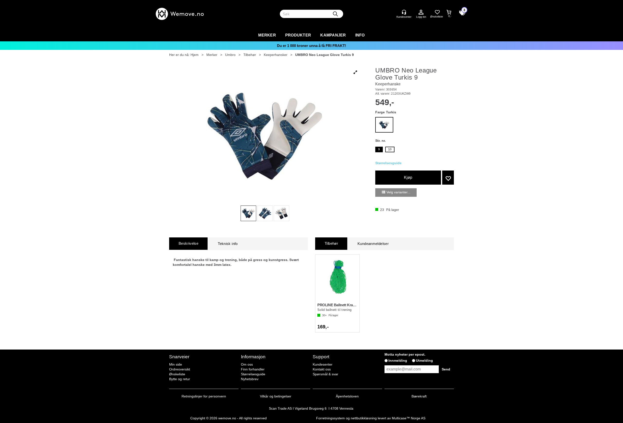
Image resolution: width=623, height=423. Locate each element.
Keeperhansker (275, 55)
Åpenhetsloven (347, 396)
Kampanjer (333, 35)
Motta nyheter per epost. (405, 354)
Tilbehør (249, 55)
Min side (175, 364)
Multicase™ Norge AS (408, 418)
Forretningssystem (330, 418)
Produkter (298, 35)
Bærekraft (419, 396)
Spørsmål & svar (325, 374)
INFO (360, 35)
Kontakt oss (322, 369)
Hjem (195, 55)
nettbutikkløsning (364, 418)
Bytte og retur (179, 379)
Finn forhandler (253, 369)
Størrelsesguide (253, 374)
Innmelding (397, 360)
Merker (267, 35)
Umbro (230, 55)
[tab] (188, 243)
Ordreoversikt (179, 369)
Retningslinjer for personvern (204, 396)
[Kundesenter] (404, 12)
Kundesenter (322, 364)
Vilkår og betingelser (275, 396)
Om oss (247, 364)
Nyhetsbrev (249, 379)
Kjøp (408, 177)
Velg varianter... (398, 192)
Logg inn (421, 12)
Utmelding (424, 360)
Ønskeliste (177, 374)
